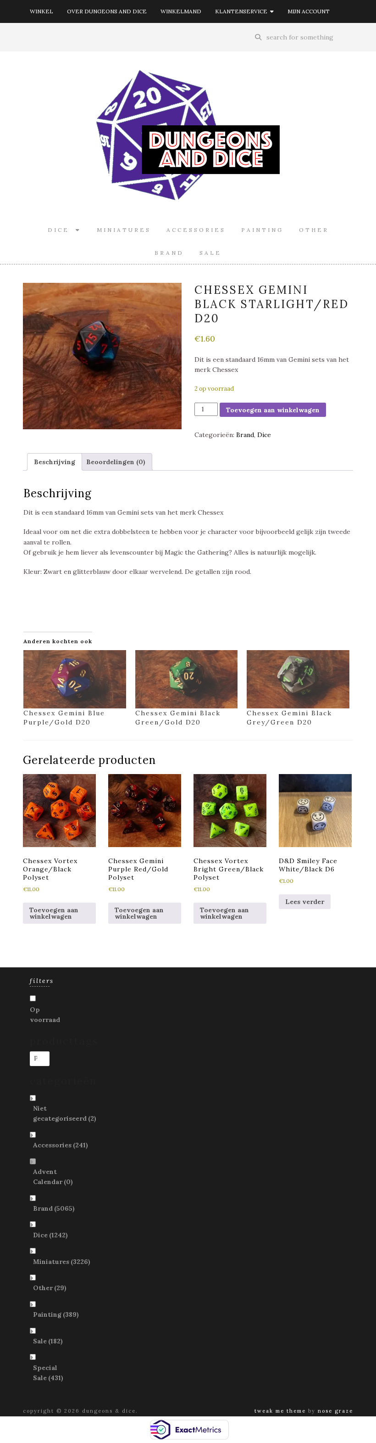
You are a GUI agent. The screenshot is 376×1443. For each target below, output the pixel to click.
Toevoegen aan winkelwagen (273, 410)
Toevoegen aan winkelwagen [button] (53, 913)
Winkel (41, 11)
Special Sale (48, 1373)
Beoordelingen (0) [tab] (115, 462)
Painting (262, 229)
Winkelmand (180, 11)
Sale (210, 252)
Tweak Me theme (280, 1411)
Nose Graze (335, 1411)
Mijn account (309, 11)
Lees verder (304, 902)
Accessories (196, 229)
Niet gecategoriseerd (64, 1113)
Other (314, 229)
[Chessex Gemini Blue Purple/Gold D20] (74, 679)
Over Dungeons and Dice (107, 11)
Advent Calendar (53, 1177)
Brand (169, 252)
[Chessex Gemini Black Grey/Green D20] (298, 679)
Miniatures (124, 229)
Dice (62, 229)
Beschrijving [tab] (54, 462)
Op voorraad (45, 1014)
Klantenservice (242, 11)
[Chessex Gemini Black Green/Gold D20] (186, 679)
